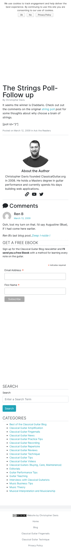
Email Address (14, 270)
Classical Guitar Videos (22, 461)
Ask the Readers (42, 130)
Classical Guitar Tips (21, 457)
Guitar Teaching (18, 476)
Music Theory (17, 487)
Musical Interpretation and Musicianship (32, 490)
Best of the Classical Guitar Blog (28, 424)
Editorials (14, 468)
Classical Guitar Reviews (23, 450)
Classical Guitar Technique (24, 453)
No (30, 15)
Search (7, 392)
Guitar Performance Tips (23, 472)
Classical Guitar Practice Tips (26, 439)
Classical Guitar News (22, 435)
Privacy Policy (35, 545)
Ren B (18, 214)
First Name (12, 285)
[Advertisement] (35, 48)
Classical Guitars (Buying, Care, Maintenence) (35, 464)
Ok (21, 15)
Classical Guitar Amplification (26, 427)
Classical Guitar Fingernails (24, 431)
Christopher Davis (15, 100)
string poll (48, 109)
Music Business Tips (21, 483)
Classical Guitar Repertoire (24, 446)
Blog (35, 527)
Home (36, 521)
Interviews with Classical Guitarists (29, 479)
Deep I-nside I (41, 235)
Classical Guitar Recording (24, 442)
